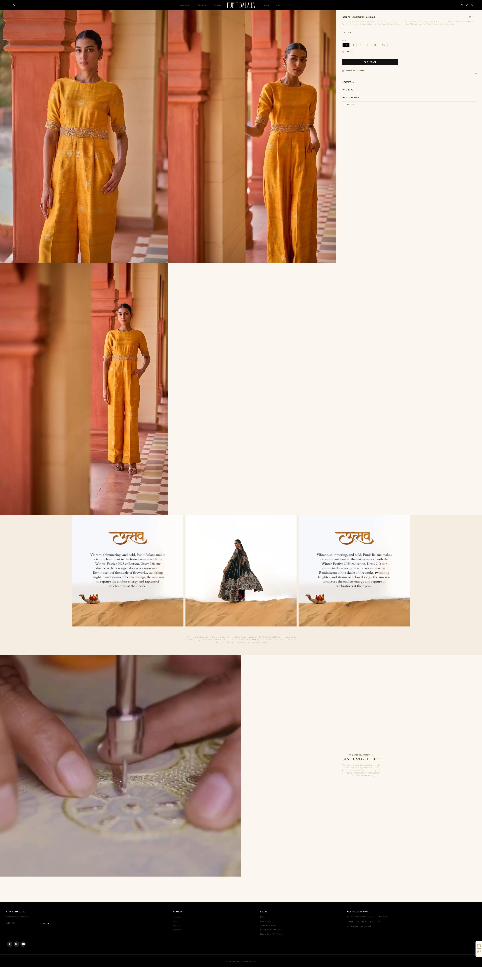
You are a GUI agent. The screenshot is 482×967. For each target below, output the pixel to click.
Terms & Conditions (268, 925)
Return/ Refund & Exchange (271, 934)
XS (346, 45)
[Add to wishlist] (468, 17)
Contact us (359, 70)
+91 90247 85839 (367, 917)
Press (175, 921)
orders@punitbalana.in (362, 926)
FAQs (262, 917)
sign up (46, 923)
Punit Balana (236, 961)
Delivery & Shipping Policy (270, 930)
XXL (383, 45)
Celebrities (177, 930)
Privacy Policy (265, 921)
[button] (14, 5)
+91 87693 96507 (382, 917)
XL (375, 45)
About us (176, 917)
